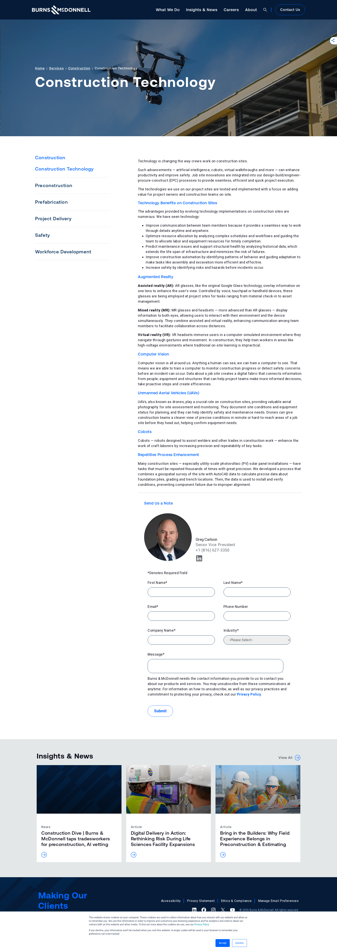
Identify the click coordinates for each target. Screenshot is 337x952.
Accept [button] (222, 943)
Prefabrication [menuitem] (51, 202)
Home (40, 68)
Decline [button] (239, 943)
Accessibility (171, 901)
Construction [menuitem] (50, 157)
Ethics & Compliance (236, 901)
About (251, 9)
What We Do (168, 9)
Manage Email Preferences (278, 901)
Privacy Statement (201, 901)
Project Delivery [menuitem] (53, 218)
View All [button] (286, 758)
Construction (79, 68)
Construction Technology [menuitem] (64, 168)
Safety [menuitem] (42, 235)
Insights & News (201, 9)
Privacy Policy (201, 924)
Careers (231, 9)
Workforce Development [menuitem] (63, 251)
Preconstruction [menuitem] (53, 185)
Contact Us (290, 10)
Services (56, 68)
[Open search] (265, 10)
